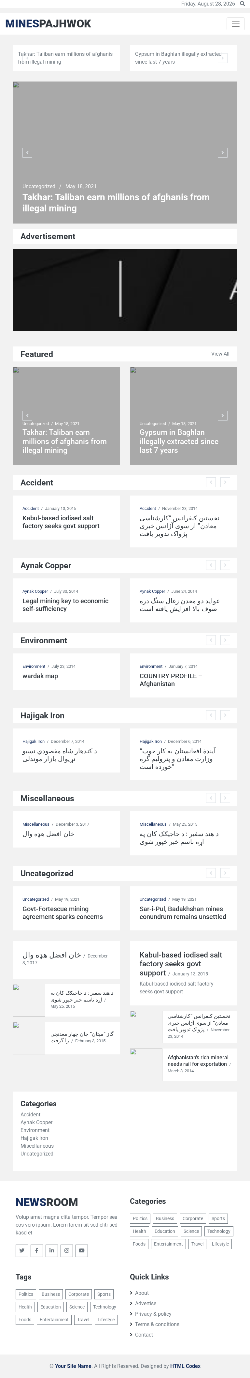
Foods (139, 1244)
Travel (197, 1244)
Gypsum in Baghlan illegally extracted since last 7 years (179, 441)
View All (220, 354)
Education (165, 1231)
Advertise (145, 1303)
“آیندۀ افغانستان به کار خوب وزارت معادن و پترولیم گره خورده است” (178, 759)
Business (165, 1218)
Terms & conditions (157, 1324)
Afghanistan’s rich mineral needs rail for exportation (198, 1060)
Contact (144, 1335)
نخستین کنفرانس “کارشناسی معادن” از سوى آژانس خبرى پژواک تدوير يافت (180, 526)
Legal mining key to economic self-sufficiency (65, 605)
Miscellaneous (35, 824)
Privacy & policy (153, 1314)
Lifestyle (220, 1244)
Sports (218, 1218)
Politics (140, 1218)
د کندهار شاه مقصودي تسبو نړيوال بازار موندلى (59, 755)
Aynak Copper (35, 591)
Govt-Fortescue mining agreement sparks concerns (62, 913)
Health (139, 1231)
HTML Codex (185, 1366)
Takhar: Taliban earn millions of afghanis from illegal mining (116, 203)
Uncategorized (39, 186)
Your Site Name (73, 1366)
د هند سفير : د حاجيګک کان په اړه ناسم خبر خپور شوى (179, 838)
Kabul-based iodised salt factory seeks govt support (61, 522)
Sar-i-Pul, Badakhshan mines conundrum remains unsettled (183, 913)
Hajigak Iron (33, 741)
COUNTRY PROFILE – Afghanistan (171, 680)
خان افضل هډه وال (48, 834)
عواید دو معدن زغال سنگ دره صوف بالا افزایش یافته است (180, 605)
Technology (218, 1231)
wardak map (40, 676)
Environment (33, 666)
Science (191, 1231)
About (142, 1293)
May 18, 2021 (81, 186)
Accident (30, 508)
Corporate (193, 1218)
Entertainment (168, 1244)
